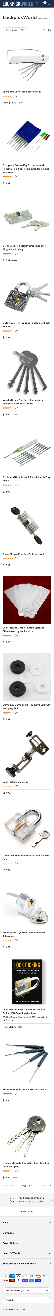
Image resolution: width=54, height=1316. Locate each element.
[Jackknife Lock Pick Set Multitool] (27, 64)
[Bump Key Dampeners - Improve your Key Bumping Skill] (27, 677)
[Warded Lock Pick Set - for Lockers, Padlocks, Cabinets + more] (27, 372)
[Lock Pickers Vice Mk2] (27, 754)
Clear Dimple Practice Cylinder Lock (23, 554)
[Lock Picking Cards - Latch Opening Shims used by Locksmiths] (27, 600)
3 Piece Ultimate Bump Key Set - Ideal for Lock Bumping (26, 1164)
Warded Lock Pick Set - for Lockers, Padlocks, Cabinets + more (23, 402)
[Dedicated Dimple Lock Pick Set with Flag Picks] (27, 449)
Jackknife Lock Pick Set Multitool (22, 91)
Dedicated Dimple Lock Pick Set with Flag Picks (26, 479)
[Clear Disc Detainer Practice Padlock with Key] (27, 828)
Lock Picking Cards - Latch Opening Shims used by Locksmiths (23, 629)
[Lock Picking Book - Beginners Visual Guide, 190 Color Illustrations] (27, 982)
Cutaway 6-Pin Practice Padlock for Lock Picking (26, 324)
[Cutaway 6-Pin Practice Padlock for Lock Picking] (27, 295)
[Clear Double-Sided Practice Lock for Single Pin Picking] (27, 218)
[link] (11, 1185)
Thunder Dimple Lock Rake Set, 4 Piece (25, 1089)
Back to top (27, 1211)
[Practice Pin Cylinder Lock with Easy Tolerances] (27, 905)
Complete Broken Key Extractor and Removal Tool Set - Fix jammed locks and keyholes (26, 169)
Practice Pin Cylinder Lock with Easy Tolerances (24, 934)
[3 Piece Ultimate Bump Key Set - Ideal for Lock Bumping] (27, 1135)
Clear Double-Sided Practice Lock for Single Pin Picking (24, 247)
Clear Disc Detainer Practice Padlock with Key (26, 857)
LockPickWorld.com (17, 1309)
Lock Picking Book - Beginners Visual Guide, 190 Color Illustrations (24, 1011)
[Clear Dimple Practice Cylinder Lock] (27, 526)
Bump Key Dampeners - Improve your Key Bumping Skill (27, 706)
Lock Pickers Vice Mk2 (15, 781)
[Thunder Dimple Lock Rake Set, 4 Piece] (27, 1062)
